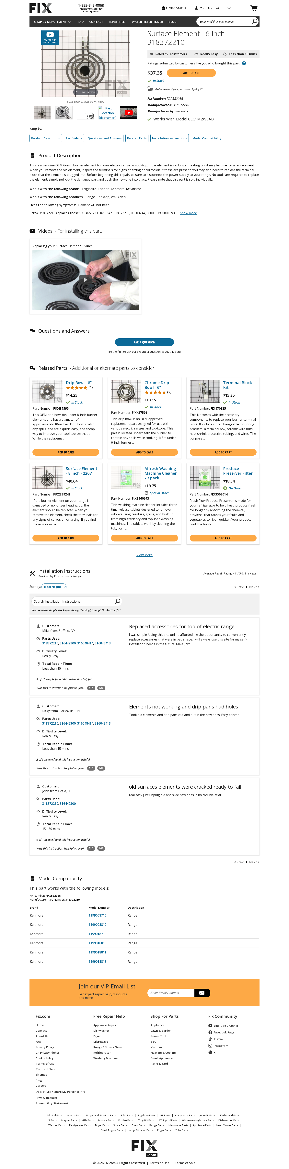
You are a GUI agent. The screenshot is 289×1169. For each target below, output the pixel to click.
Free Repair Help (109, 1016)
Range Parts (156, 1125)
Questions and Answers (105, 138)
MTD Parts (88, 1120)
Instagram (221, 1046)
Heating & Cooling (163, 1052)
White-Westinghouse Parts (198, 1120)
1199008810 (97, 924)
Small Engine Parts (112, 1130)
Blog (172, 22)
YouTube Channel (226, 1026)
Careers (41, 1085)
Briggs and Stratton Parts (101, 1115)
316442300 (68, 643)
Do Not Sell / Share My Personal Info (59, 1092)
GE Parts (165, 1115)
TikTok (218, 1039)
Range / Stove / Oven (107, 1047)
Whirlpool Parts (168, 1120)
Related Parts (137, 138)
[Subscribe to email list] (202, 993)
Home (40, 1025)
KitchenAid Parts (230, 1115)
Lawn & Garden (161, 1030)
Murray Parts (106, 1120)
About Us (42, 1036)
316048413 (103, 643)
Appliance (157, 1025)
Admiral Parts (55, 1115)
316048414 (85, 643)
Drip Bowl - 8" (79, 382)
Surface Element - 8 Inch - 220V (81, 471)
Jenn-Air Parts (208, 1115)
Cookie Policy (45, 1058)
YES (91, 688)
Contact (96, 22)
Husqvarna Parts (185, 1115)
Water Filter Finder (147, 22)
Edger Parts (164, 1130)
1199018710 (97, 934)
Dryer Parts (102, 1125)
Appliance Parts (202, 1125)
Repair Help (117, 22)
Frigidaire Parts (147, 1115)
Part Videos (74, 138)
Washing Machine (105, 1058)
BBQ (153, 1041)
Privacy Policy (45, 1047)
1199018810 (97, 943)
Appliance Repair (104, 1025)
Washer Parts (56, 1125)
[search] (254, 21)
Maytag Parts (69, 1120)
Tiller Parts (182, 1130)
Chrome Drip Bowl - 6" (156, 385)
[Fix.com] (42, 8)
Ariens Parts (74, 1115)
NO (101, 688)
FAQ (81, 22)
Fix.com (43, 1016)
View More (144, 555)
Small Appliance (162, 1058)
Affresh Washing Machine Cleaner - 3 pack (160, 473)
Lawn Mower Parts (227, 1125)
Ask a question (144, 342)
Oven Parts (138, 1125)
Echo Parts (127, 1115)
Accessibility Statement (52, 1103)
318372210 (50, 643)
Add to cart (191, 73)
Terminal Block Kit (237, 385)
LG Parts (52, 1120)
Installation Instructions (169, 138)
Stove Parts (120, 1125)
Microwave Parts (178, 1125)
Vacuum (156, 1047)
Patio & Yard (159, 1063)
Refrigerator (102, 1052)
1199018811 (97, 952)
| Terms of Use (158, 1163)
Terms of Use (45, 1063)
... (187, 213)
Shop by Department (50, 22)
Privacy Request (46, 1097)
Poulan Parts (126, 1120)
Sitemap (41, 1074)
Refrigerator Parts (80, 1125)
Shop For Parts (165, 1016)
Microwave (100, 1041)
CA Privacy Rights (47, 1052)
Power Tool (158, 1036)
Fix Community (222, 1016)
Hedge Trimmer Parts (140, 1130)
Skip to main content (145, 10)
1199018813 (97, 961)
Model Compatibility (206, 138)
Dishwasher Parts (229, 1120)
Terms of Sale (45, 1069)
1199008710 (97, 915)
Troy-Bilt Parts (146, 1120)
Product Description (45, 138)
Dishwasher (101, 1030)
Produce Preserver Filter (238, 471)
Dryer (97, 1036)
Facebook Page (224, 1032)
